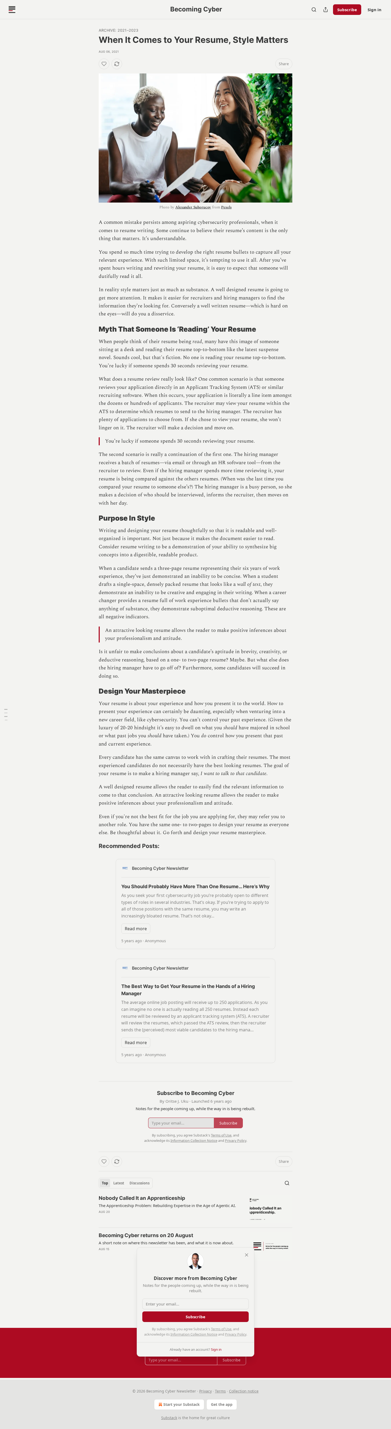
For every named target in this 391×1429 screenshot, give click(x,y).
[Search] (314, 9)
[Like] (104, 64)
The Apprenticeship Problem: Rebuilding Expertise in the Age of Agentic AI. (167, 1205)
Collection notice (244, 1391)
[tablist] (126, 1183)
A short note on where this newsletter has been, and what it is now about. (166, 1242)
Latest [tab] (118, 1183)
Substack (169, 1417)
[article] (195, 1209)
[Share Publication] (325, 9)
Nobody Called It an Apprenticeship (142, 1198)
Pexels (226, 207)
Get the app (221, 1404)
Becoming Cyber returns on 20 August (146, 1235)
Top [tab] (105, 1183)
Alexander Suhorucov (193, 207)
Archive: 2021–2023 (119, 30)
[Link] (91, 329)
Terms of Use (221, 1329)
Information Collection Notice (193, 1334)
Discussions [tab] (139, 1183)
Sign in (374, 9)
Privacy (205, 1391)
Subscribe (347, 9)
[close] (246, 1255)
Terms (220, 1391)
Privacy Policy (235, 1334)
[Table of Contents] (6, 714)
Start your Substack (181, 1404)
